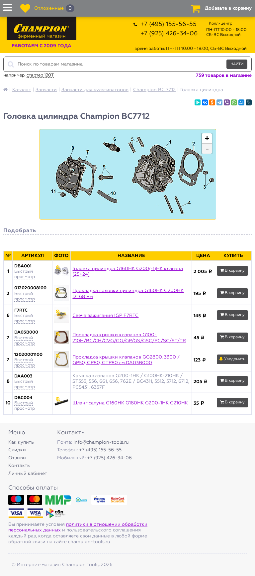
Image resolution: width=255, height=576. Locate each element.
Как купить (21, 442)
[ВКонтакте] (205, 102)
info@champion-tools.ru (101, 442)
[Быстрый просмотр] (61, 271)
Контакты (19, 465)
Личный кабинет (27, 473)
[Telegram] (219, 102)
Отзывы (17, 458)
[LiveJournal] (249, 102)
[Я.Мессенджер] (198, 102)
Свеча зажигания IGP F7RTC (105, 315)
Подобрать (19, 230)
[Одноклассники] (212, 102)
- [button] (207, 148)
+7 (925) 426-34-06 (169, 34)
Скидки (17, 450)
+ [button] (207, 138)
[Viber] (227, 102)
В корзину (234, 271)
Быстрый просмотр (24, 274)
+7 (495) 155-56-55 (168, 24)
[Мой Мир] (241, 102)
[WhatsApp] (234, 102)
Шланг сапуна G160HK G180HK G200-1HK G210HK (130, 403)
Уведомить (234, 359)
